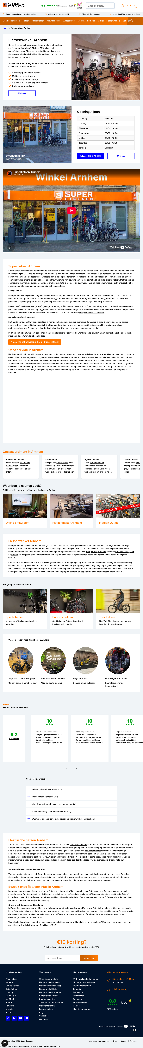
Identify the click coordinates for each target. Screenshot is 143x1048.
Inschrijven (89, 958)
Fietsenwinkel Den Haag (50, 985)
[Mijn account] (122, 6)
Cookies (124, 1041)
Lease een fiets (46, 1009)
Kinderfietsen (38, 21)
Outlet (101, 21)
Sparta (94, 551)
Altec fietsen (11, 979)
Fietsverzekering (47, 1005)
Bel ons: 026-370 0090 (91, 156)
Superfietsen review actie (51, 1002)
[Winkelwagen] (135, 6)
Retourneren (78, 995)
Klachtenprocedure (81, 1009)
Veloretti (9, 1009)
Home (5, 28)
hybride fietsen (97, 462)
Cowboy (9, 992)
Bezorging (77, 999)
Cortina (14, 554)
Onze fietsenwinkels (48, 979)
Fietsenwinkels (113, 21)
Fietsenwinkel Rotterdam (50, 992)
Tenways (10, 1005)
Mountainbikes (53, 21)
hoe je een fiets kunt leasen (91, 312)
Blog (41, 1012)
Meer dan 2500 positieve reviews (126, 14)
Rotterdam (34, 925)
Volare (8, 1012)
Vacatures (44, 1016)
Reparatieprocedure (82, 985)
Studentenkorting (47, 999)
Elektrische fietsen (11, 21)
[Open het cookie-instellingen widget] (4, 1043)
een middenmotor (93, 850)
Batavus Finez (121, 551)
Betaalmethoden (80, 1002)
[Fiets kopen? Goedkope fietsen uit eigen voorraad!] (13, 7)
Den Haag (44, 925)
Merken (81, 21)
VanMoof (10, 999)
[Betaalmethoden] (126, 1027)
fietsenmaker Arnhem (114, 357)
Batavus (102, 551)
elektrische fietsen (110, 280)
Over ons (43, 1019)
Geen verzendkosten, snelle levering (21, 14)
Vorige (67, 770)
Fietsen (25, 21)
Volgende (76, 770)
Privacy (114, 1041)
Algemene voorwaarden (99, 1041)
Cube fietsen (11, 989)
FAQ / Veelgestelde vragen (85, 979)
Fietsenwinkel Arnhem (49, 982)
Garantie (77, 989)
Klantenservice (136, 21)
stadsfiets (85, 280)
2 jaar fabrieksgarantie (91, 14)
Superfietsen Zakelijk (49, 995)
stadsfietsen (62, 462)
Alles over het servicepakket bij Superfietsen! (34, 342)
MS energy (11, 995)
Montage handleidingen (84, 982)
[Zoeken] (110, 5)
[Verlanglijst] (129, 6)
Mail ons (22, 93)
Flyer (131, 551)
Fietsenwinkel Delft (48, 989)
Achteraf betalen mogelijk (58, 14)
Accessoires (69, 21)
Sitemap (133, 1041)
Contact (76, 1005)
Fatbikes (91, 21)
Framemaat (78, 992)
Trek (88, 551)
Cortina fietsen (12, 985)
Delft (54, 925)
